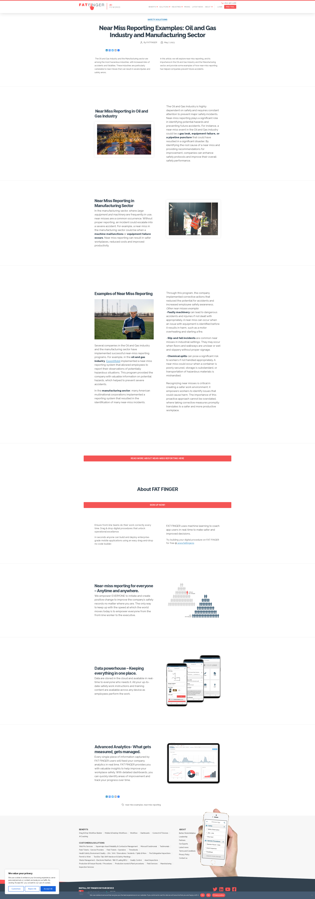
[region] (32, 881)
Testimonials (164, 846)
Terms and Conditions (187, 851)
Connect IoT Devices (160, 833)
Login (219, 7)
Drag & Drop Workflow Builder (90, 833)
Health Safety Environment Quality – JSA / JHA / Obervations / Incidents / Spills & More (112, 853)
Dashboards (145, 833)
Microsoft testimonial (149, 846)
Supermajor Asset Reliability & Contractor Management (117, 846)
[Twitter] (215, 889)
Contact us (183, 858)
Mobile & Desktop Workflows (116, 833)
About (208, 7)
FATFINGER (151, 42)
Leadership (183, 837)
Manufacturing (165, 864)
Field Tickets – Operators (116, 850)
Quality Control (136, 860)
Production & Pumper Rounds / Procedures (95, 864)
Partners (182, 840)
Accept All (48, 889)
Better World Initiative (187, 833)
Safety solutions (157, 19)
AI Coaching (83, 836)
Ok (202, 895)
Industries (176, 7)
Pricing (187, 7)
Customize (16, 889)
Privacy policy (218, 895)
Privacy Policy (184, 855)
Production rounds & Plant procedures (129, 864)
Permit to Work (85, 857)
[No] (312, 895)
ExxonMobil (113, 360)
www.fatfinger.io (185, 543)
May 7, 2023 (169, 42)
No (208, 895)
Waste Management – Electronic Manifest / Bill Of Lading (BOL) (103, 860)
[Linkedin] (221, 889)
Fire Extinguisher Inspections (159, 853)
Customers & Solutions (91, 843)
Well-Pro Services (86, 846)
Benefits (152, 7)
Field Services (152, 864)
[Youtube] (227, 889)
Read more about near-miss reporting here (157, 458)
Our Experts (183, 844)
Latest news (197, 7)
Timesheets (133, 850)
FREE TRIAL (230, 7)
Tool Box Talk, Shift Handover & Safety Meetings (112, 857)
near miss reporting (152, 805)
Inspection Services (86, 867)
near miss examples (134, 805)
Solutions (163, 7)
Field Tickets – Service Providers (91, 850)
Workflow (134, 833)
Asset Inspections (151, 860)
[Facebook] (234, 889)
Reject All (32, 889)
